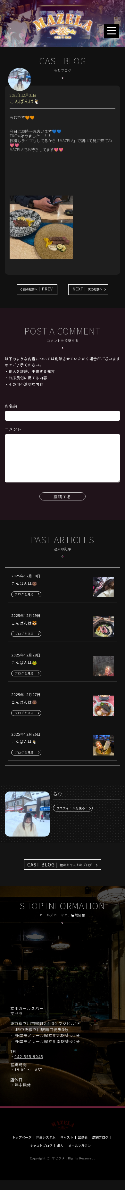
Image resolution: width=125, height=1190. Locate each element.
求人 (60, 1145)
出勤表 (83, 1137)
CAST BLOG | (59, 864)
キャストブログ (41, 1145)
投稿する (62, 496)
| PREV (38, 288)
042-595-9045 (28, 1056)
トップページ (21, 1137)
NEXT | (87, 288)
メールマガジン (79, 1145)
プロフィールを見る (70, 808)
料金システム (45, 1137)
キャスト (66, 1137)
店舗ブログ (100, 1137)
